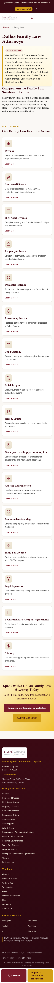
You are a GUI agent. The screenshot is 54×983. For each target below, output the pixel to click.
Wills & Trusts (8, 828)
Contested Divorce (10, 798)
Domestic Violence (10, 810)
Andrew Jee (7, 883)
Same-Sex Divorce (10, 845)
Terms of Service (23, 958)
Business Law (8, 862)
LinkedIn (32, 931)
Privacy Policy (8, 958)
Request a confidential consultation (27, 708)
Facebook (32, 920)
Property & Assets (10, 806)
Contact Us (7, 908)
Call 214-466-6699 (27, 718)
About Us (6, 874)
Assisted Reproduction (12, 836)
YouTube (32, 926)
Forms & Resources (11, 895)
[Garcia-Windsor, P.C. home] (9, 17)
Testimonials (7, 887)
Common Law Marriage (12, 841)
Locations (6, 904)
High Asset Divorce (11, 802)
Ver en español (24, 9)
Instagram (6, 920)
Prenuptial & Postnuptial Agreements (18, 853)
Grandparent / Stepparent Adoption (18, 832)
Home (6, 27)
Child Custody (8, 819)
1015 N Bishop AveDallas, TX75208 (10, 768)
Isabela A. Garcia (9, 878)
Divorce (5, 793)
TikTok (5, 926)
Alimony (5, 858)
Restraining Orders (10, 815)
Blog (4, 900)
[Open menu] (49, 18)
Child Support (8, 823)
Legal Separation (9, 849)
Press (4, 891)
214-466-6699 (9, 774)
